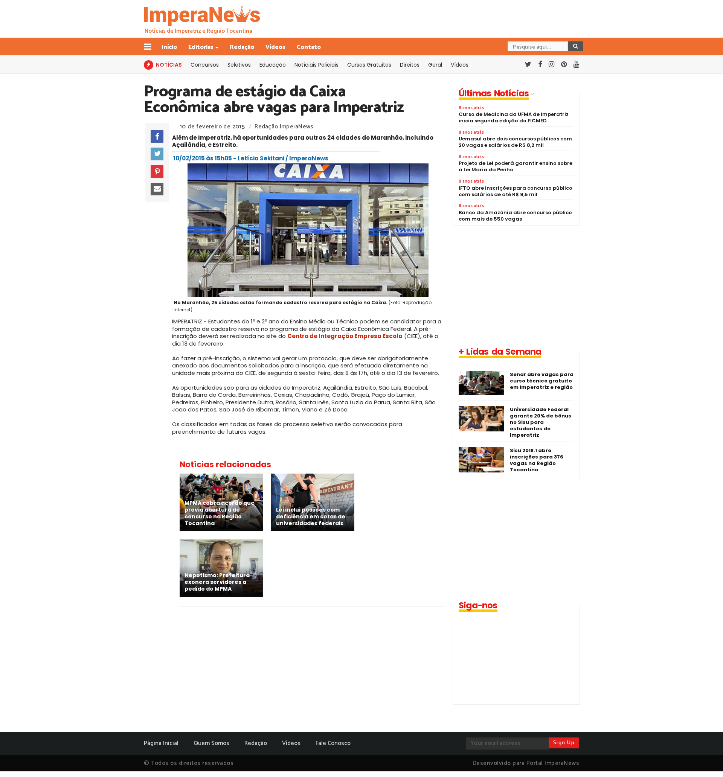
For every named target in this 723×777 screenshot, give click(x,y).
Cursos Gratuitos (369, 65)
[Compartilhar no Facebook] (157, 136)
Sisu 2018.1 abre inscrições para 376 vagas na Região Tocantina (536, 460)
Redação (242, 47)
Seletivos (239, 65)
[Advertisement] (516, 285)
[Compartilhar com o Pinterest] (157, 171)
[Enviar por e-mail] (157, 189)
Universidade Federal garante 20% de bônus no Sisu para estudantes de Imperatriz (540, 422)
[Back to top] (704, 759)
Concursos (205, 65)
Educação (272, 65)
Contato (309, 47)
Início (169, 47)
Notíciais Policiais (316, 65)
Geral (435, 65)
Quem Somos (211, 743)
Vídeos (275, 47)
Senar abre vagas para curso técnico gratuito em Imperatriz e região (542, 380)
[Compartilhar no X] (157, 154)
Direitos (409, 65)
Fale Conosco (333, 743)
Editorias (201, 47)
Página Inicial (161, 743)
